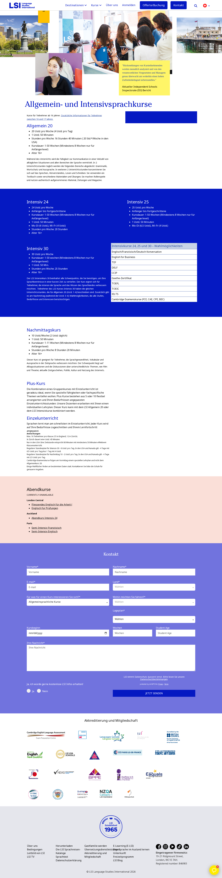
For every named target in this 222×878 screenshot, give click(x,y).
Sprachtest (62, 856)
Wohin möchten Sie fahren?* (129, 597)
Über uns (112, 5)
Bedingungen (34, 849)
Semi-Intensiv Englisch (45, 531)
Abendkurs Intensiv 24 (44, 518)
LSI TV (30, 856)
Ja (33, 691)
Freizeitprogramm (123, 856)
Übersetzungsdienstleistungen (102, 849)
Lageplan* (119, 610)
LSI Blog (117, 860)
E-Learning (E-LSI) (123, 845)
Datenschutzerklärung (68, 860)
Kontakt (178, 5)
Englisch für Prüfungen (45, 508)
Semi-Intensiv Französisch (46, 527)
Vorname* (32, 566)
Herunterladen (64, 845)
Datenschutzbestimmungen (154, 679)
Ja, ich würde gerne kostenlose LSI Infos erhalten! (55, 684)
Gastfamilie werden (95, 845)
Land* (116, 582)
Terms (166, 684)
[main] (111, 356)
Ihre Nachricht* (36, 643)
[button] (206, 5)
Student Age (163, 627)
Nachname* (119, 566)
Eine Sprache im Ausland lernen (131, 849)
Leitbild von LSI (36, 853)
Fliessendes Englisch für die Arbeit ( (52, 504)
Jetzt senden (154, 693)
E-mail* (31, 582)
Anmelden (128, 5)
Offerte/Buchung (154, 5)
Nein (45, 691)
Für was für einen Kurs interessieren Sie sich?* (53, 597)
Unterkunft (119, 853)
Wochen (117, 627)
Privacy (160, 684)
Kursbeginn (33, 627)
